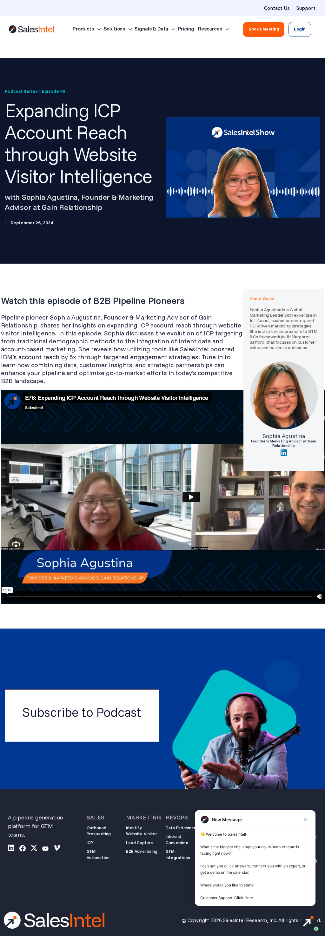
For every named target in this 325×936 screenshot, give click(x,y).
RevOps (177, 817)
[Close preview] (305, 819)
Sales (95, 817)
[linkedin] (13, 849)
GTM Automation (98, 854)
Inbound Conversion (177, 839)
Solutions (114, 28)
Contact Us (277, 8)
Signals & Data (151, 28)
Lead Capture (139, 842)
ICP (90, 842)
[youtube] (48, 849)
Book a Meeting (264, 28)
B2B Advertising (141, 851)
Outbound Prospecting (99, 831)
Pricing (186, 28)
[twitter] (36, 849)
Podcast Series (21, 91)
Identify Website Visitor (141, 831)
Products (83, 28)
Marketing (142, 817)
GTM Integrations (178, 854)
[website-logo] (31, 29)
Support (305, 8)
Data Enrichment (182, 827)
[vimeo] (59, 849)
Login (300, 29)
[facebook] (25, 849)
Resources (210, 28)
